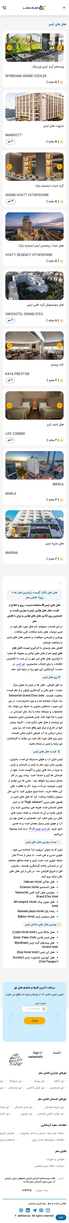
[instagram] (48, 1210)
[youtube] (41, 1210)
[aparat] (21, 1210)
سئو (49, 1204)
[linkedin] (28, 1210)
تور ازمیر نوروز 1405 (39, 829)
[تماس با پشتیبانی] (4, 7)
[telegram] (34, 1210)
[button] (61, 1217)
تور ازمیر (20, 664)
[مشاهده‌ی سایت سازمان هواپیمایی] (16, 1059)
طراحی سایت (59, 1204)
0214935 (26, 1190)
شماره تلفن (40, 1003)
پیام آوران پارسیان (37, 1204)
